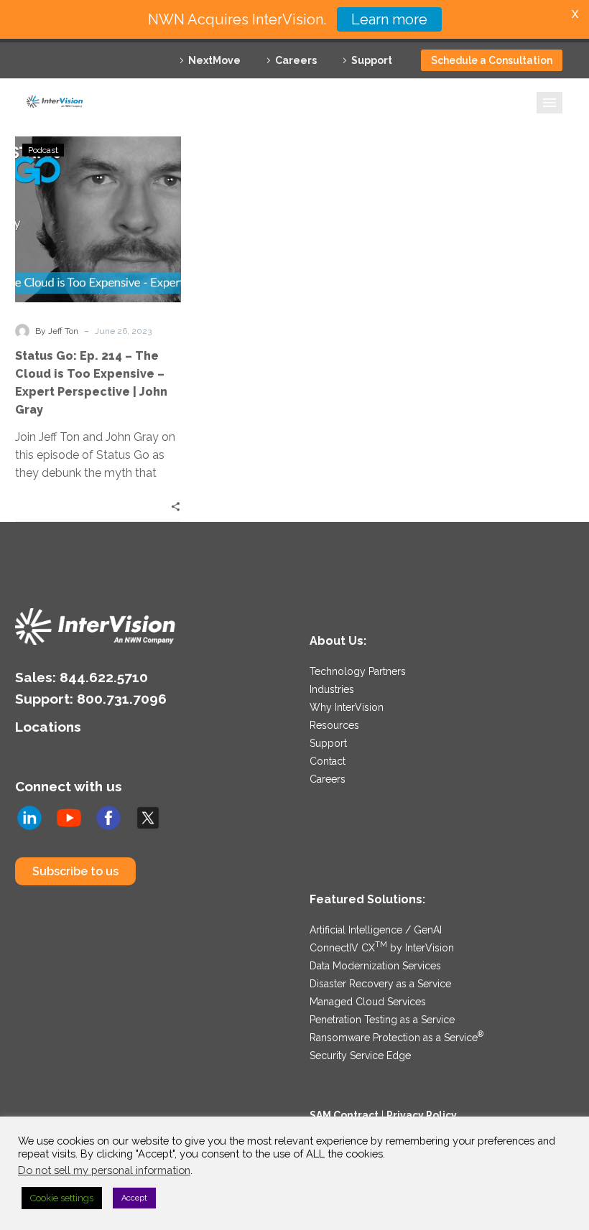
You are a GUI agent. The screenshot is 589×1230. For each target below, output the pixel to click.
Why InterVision (347, 707)
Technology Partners (358, 671)
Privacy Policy (421, 1115)
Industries (332, 689)
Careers (296, 60)
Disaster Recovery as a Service (380, 983)
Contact (327, 761)
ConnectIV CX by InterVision (382, 948)
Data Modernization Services (375, 966)
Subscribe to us (75, 871)
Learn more (389, 19)
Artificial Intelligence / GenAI (376, 930)
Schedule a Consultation (491, 60)
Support (371, 60)
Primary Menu (549, 102)
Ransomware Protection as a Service (396, 1037)
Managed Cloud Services (368, 1001)
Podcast (43, 150)
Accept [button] (134, 1198)
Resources (334, 725)
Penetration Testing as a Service (382, 1019)
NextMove (214, 60)
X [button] (575, 14)
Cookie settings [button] (61, 1198)
